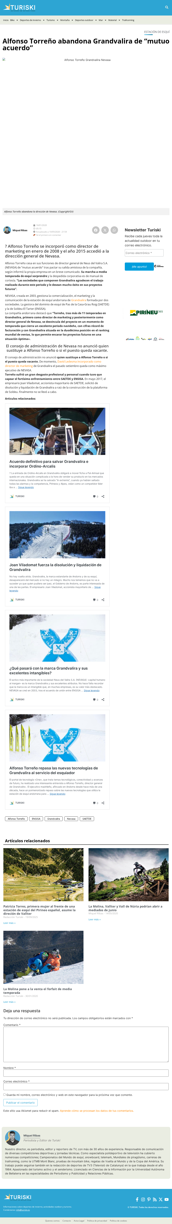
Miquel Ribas (20, 230)
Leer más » (9, 923)
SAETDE (86, 818)
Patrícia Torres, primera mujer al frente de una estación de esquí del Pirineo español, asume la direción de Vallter (39, 910)
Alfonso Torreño (16, 818)
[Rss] (155, 1199)
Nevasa (71, 818)
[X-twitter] (161, 1199)
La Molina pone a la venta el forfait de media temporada (37, 991)
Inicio (6, 20)
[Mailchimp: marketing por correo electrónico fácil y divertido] (159, 268)
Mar (101, 20)
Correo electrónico (16, 1081)
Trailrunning (128, 20)
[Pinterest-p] (149, 1199)
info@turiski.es (23, 1209)
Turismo (51, 20)
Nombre (9, 1068)
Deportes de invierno (30, 20)
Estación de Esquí (156, 32)
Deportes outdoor (84, 20)
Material (112, 20)
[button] (166, 7)
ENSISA (36, 818)
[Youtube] (166, 1199)
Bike (12, 20)
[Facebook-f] (137, 1199)
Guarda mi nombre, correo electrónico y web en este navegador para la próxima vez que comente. (69, 1094)
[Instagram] (143, 1199)
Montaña (65, 20)
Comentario (11, 1025)
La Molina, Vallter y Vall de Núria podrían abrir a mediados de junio (125, 908)
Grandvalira (78, 300)
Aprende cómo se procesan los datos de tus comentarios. (97, 1110)
